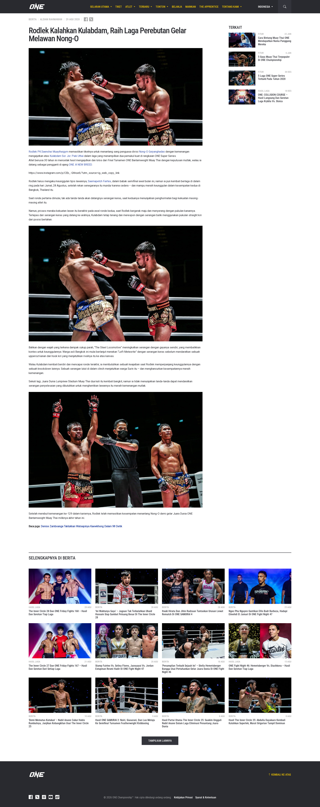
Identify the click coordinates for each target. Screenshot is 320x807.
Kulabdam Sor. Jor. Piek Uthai (67, 156)
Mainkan (190, 6)
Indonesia (264, 6)
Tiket (118, 6)
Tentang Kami (230, 6)
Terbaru (144, 6)
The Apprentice (208, 6)
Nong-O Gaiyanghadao (152, 151)
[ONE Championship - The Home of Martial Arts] (37, 7)
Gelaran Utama (99, 6)
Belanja (177, 6)
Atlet (128, 6)
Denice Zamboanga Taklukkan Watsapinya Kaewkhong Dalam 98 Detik (81, 526)
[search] (284, 6)
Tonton (160, 6)
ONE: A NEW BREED (80, 164)
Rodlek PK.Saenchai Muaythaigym (48, 151)
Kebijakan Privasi (183, 797)
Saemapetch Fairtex (99, 181)
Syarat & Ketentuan (205, 797)
